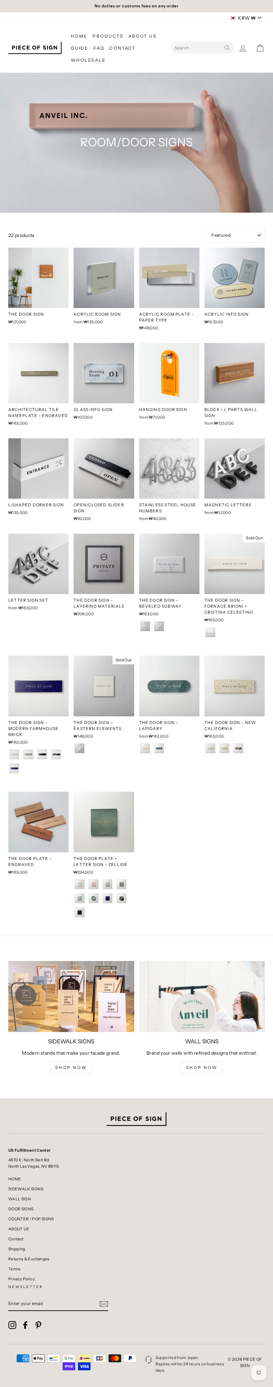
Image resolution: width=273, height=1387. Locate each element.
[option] (136, 6)
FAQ (99, 48)
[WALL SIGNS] (202, 996)
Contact (15, 1238)
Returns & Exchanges (29, 1258)
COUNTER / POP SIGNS (31, 1218)
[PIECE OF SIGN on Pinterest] (38, 1325)
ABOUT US (143, 36)
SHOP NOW (71, 1067)
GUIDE (80, 48)
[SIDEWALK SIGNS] (71, 996)
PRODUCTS (108, 36)
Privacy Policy (21, 1278)
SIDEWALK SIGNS (25, 1188)
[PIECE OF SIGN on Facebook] (25, 1325)
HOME (79, 36)
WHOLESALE (88, 60)
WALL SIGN (19, 1198)
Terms (14, 1268)
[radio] (145, 626)
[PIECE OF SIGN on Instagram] (12, 1325)
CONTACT (122, 48)
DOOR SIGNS (21, 1208)
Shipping (16, 1248)
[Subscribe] (104, 1304)
